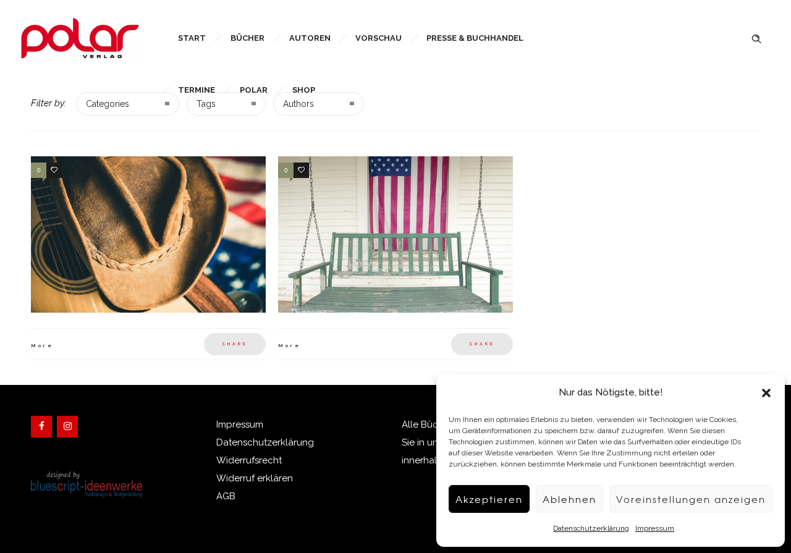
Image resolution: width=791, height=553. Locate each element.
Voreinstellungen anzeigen (691, 499)
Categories (107, 104)
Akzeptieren (489, 499)
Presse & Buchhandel (474, 38)
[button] (766, 393)
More (42, 345)
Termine (196, 90)
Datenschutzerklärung (591, 528)
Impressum (654, 528)
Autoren (310, 38)
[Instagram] (67, 426)
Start (192, 38)
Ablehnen (569, 499)
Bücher (247, 38)
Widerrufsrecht (249, 460)
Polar (254, 90)
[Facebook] (41, 426)
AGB (225, 496)
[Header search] (756, 37)
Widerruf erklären (254, 478)
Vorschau (378, 38)
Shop (303, 90)
